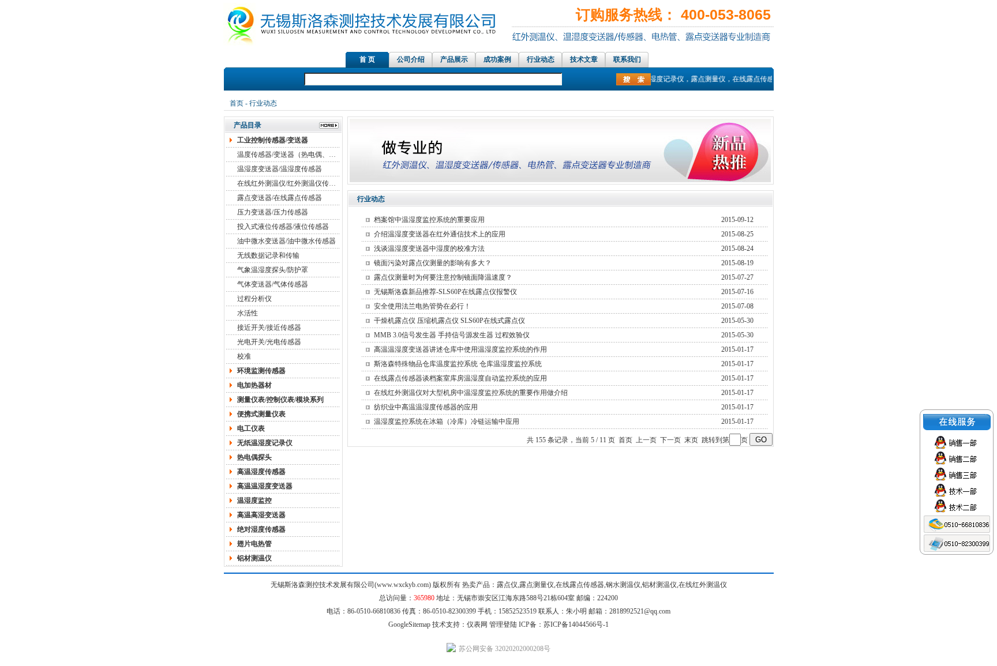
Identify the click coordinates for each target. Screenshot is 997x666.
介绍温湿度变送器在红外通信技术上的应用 (439, 234)
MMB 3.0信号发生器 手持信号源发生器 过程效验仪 (452, 335)
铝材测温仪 (254, 558)
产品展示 (454, 59)
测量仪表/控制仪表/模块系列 (280, 400)
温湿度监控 (254, 500)
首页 (236, 103)
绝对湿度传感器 (261, 529)
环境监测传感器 (261, 371)
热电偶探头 (254, 457)
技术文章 (584, 59)
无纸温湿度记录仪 (265, 443)
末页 (691, 440)
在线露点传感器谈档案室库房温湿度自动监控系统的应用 (460, 378)
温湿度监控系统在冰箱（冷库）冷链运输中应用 (446, 421)
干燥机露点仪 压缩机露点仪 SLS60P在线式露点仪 (449, 321)
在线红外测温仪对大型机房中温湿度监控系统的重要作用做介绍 (471, 393)
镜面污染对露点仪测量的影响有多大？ (433, 263)
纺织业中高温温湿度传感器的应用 (426, 407)
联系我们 (627, 59)
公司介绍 (411, 59)
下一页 (670, 440)
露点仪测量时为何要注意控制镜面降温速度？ (443, 277)
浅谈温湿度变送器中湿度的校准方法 (429, 248)
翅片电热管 (254, 544)
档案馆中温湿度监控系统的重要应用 (429, 220)
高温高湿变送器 (261, 515)
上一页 (646, 440)
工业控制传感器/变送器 (272, 140)
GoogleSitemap (409, 624)
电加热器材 (254, 385)
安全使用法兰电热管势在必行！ (422, 306)
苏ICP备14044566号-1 (576, 624)
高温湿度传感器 (261, 472)
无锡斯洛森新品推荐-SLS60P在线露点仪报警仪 (445, 292)
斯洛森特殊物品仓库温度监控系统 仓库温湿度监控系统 (458, 364)
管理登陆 (503, 624)
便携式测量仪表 (261, 414)
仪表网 (477, 624)
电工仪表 (251, 428)
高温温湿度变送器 (265, 486)
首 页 (367, 59)
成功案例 (497, 59)
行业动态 (540, 59)
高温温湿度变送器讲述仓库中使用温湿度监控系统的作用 (460, 349)
